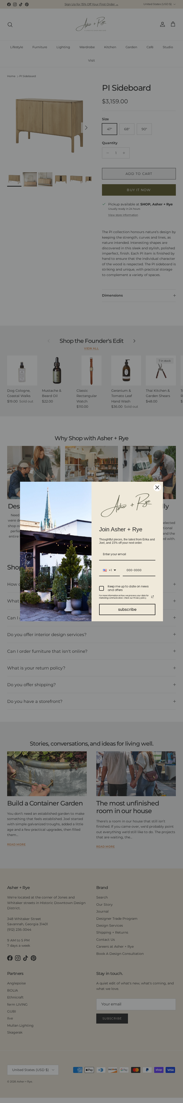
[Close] (157, 487)
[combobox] (109, 570)
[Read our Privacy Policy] (152, 597)
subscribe (127, 609)
